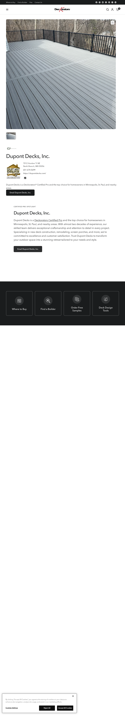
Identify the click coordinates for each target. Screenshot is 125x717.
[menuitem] (11, 2)
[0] (117, 9)
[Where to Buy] (19, 303)
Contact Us (38, 2)
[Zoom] (112, 22)
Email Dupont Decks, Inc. (20, 192)
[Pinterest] (109, 2)
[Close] (73, 696)
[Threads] (106, 2)
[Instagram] (99, 2)
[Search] (107, 9)
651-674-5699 (29, 170)
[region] (39, 703)
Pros (31, 2)
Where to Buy (10, 2)
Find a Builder (22, 2)
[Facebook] (96, 2)
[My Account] (112, 9)
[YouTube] (102, 2)
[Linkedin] (115, 2)
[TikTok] (112, 2)
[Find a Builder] (48, 303)
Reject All (47, 708)
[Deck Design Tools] (106, 303)
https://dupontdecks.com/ (34, 173)
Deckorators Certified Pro (48, 220)
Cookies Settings (12, 708)
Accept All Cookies (65, 708)
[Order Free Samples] (77, 303)
